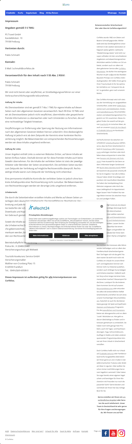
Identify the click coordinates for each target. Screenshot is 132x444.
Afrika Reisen (52, 13)
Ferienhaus (107, 149)
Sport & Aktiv (65, 431)
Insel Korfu (104, 124)
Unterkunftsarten (112, 143)
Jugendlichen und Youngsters (113, 310)
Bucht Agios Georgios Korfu (110, 167)
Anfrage (76, 431)
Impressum (10, 435)
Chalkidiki (10, 13)
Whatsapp (112, 13)
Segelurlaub (31, 13)
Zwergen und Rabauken (106, 307)
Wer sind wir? (37, 431)
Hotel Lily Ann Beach (118, 205)
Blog (42, 13)
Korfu (20, 13)
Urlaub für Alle (51, 431)
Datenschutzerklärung (20, 431)
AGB (7, 431)
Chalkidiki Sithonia (107, 353)
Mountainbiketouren (105, 288)
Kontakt (122, 13)
